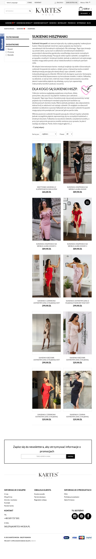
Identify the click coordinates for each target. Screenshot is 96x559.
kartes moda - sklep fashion (20, 537)
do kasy (84, 13)
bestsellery (62, 23)
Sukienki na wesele (24, 23)
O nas (30, 2)
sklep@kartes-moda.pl (17, 526)
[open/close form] (86, 90)
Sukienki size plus (40, 23)
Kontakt (38, 2)
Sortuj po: (35, 134)
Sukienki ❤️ (9, 23)
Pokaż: (62, 134)
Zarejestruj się (71, 2)
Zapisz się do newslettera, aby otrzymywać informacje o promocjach (47, 449)
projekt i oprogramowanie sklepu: (20, 541)
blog (89, 23)
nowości (53, 23)
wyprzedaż (81, 23)
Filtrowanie (12, 37)
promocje (72, 23)
